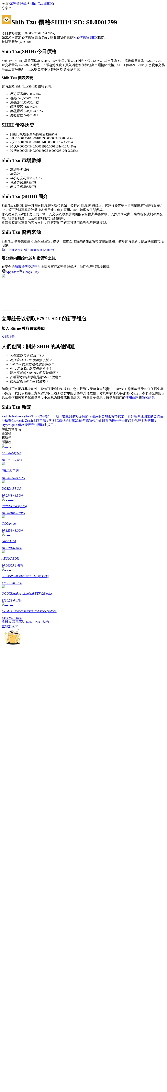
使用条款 (131, 397)
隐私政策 (148, 397)
